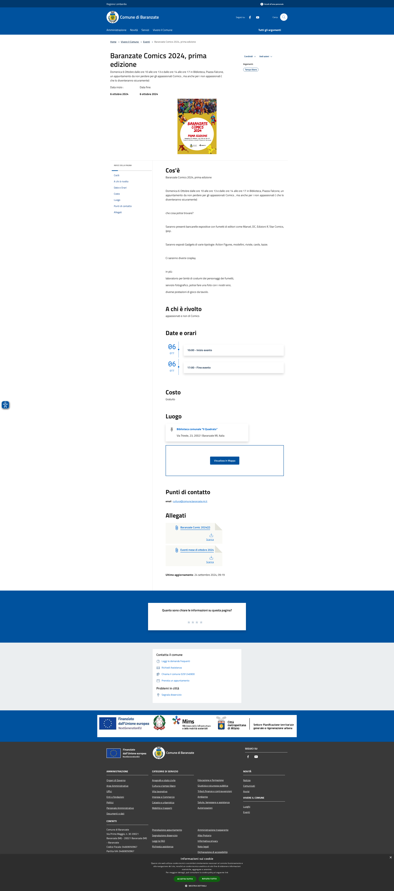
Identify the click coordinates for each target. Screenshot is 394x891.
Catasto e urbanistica (163, 802)
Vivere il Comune (130, 42)
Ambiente (203, 797)
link (226, 872)
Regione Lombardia (117, 4)
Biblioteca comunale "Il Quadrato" (197, 429)
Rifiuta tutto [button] (209, 878)
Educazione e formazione (211, 780)
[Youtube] (256, 17)
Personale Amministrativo (120, 808)
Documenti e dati (115, 813)
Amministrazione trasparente (213, 830)
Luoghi (246, 806)
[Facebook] (249, 17)
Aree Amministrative (117, 786)
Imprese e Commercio (163, 797)
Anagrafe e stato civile (163, 780)
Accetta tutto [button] (185, 879)
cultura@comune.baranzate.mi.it (190, 501)
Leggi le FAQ (158, 841)
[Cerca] (283, 17)
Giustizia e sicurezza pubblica (213, 786)
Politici (110, 802)
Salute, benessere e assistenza (214, 802)
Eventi (146, 42)
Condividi (248, 56)
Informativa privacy (208, 841)
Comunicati (249, 786)
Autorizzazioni (205, 808)
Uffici (109, 791)
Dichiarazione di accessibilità (212, 852)
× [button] (390, 857)
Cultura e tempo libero (163, 786)
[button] (197, 885)
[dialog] (197, 872)
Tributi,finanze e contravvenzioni (215, 791)
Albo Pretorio (204, 835)
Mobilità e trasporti (162, 808)
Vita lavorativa (159, 791)
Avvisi (246, 791)
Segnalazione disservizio (164, 835)
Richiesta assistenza (162, 846)
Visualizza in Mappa (224, 460)
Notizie (247, 780)
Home (113, 42)
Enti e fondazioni (115, 797)
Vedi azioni (264, 56)
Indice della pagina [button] (123, 165)
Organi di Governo (116, 780)
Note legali (203, 846)
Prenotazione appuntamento (167, 830)
